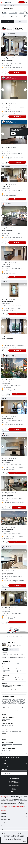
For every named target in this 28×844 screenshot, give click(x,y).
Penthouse (9, 750)
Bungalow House (14, 703)
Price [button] (16, 649)
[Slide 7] (16, 54)
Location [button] (11, 649)
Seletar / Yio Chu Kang (6, 731)
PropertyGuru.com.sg (5, 796)
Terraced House (11, 702)
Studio (3, 719)
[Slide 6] (15, 54)
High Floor (4, 750)
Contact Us (3, 763)
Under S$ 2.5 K (5, 725)
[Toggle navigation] (26, 2)
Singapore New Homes (6, 826)
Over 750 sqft (4, 737)
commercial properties (5, 807)
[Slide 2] (10, 54)
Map (21, 21)
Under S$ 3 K (11, 725)
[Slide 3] (11, 54)
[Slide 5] (14, 54)
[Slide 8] (17, 54)
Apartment (16, 701)
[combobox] (13, 8)
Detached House (18, 702)
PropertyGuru (4, 813)
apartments (3, 806)
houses (22, 806)
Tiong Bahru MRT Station (7, 744)
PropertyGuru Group (6, 760)
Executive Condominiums (15, 806)
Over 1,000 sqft (11, 737)
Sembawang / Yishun (16, 731)
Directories (3, 816)
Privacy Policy (20, 836)
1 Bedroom (8, 719)
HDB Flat (5, 701)
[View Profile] (14, 34)
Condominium (11, 701)
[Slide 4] (12, 54)
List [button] (8, 21)
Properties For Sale (5, 819)
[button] (5, 658)
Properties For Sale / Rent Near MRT (9, 829)
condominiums (21, 804)
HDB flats (8, 806)
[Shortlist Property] (25, 38)
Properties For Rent (5, 822)
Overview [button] (5, 649)
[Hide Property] (22, 38)
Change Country (5, 766)
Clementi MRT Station (17, 744)
